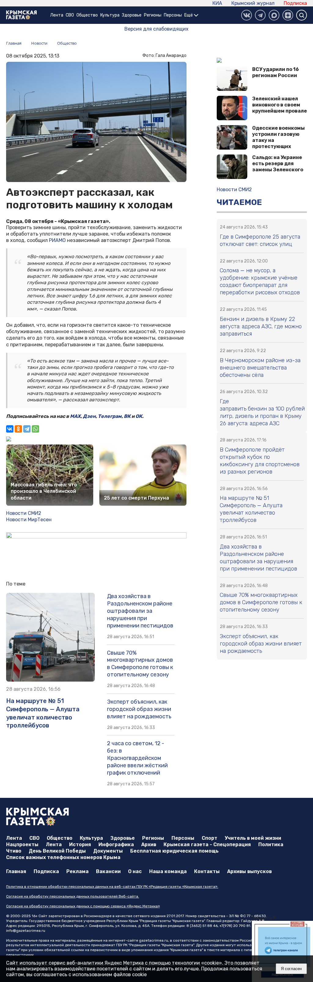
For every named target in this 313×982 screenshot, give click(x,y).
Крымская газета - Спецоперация (207, 844)
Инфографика (116, 844)
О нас (135, 871)
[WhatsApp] (35, 429)
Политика (270, 844)
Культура (110, 15)
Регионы (152, 15)
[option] (282, 951)
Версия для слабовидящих (156, 29)
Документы (108, 851)
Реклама (77, 871)
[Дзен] (287, 15)
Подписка (295, 3)
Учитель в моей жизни (253, 838)
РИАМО (57, 240)
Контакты (207, 871)
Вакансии (108, 871)
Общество (87, 15)
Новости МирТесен (29, 520)
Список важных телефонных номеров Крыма (63, 857)
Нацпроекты (22, 844)
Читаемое (239, 202)
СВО (70, 15)
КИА (217, 3)
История (80, 844)
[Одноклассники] (18, 429)
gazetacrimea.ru (153, 940)
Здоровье (132, 15)
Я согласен (291, 968)
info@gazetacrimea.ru (25, 930)
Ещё (189, 15)
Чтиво (13, 851)
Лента (56, 15)
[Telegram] (27, 429)
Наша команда (168, 871)
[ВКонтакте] (246, 15)
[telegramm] (260, 15)
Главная (16, 871)
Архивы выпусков (249, 871)
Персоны (173, 15)
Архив (148, 844)
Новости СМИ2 (23, 513)
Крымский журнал (252, 3)
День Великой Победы (57, 851)
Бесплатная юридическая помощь (174, 851)
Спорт (209, 838)
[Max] (274, 15)
